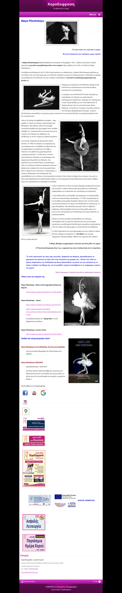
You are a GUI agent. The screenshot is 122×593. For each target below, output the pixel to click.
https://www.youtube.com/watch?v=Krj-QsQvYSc (43, 305)
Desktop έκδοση (29, 582)
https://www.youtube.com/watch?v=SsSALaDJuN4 (43, 292)
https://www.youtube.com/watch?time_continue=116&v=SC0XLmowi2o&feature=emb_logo (44, 312)
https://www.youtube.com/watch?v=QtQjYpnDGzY (44, 334)
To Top (95, 582)
